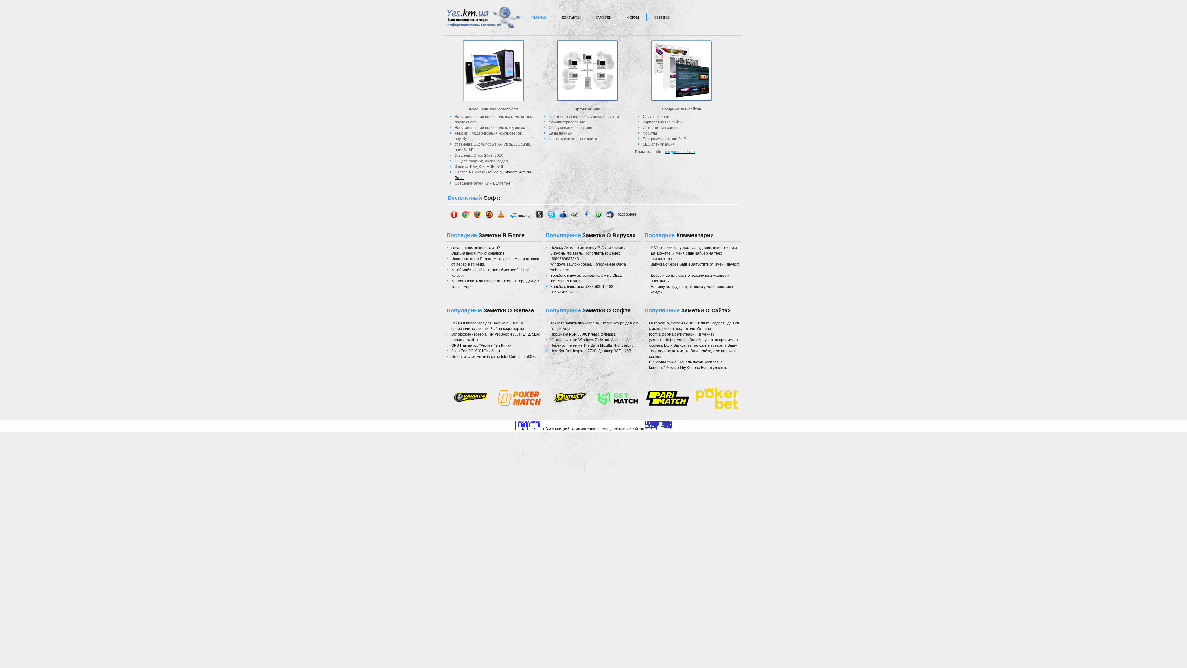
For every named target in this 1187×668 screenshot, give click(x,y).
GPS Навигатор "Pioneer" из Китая (481, 345)
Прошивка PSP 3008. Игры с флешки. (583, 334)
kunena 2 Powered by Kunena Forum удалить (688, 368)
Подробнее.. (627, 214)
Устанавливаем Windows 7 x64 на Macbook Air (590, 340)
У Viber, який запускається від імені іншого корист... (695, 248)
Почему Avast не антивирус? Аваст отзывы (588, 248)
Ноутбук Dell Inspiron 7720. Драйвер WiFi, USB (590, 351)
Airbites (525, 172)
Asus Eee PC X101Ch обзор (475, 351)
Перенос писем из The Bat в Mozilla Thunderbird (592, 345)
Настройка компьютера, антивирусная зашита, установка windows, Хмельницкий (484, 22)
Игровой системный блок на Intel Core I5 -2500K (493, 356)
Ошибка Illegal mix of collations (477, 253)
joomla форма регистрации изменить (681, 334)
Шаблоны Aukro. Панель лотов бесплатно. (686, 362)
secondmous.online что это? (475, 248)
